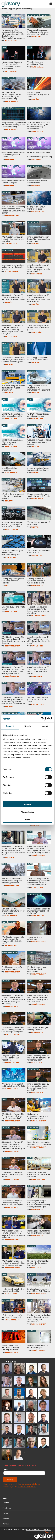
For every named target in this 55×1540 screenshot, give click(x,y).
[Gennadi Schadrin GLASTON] (43, 1405)
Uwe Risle (35, 362)
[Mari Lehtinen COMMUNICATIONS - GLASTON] (19, 1368)
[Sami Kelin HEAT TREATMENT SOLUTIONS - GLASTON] (7, 1454)
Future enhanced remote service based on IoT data (38, 495)
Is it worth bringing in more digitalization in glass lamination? (13, 387)
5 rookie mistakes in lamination (10, 469)
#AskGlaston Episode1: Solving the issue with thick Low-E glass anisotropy (13, 1263)
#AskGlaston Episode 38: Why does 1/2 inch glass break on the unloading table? (38, 670)
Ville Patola (36, 1062)
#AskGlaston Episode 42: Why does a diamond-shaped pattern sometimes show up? (13, 640)
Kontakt (6, 1524)
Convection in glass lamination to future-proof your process (13, 910)
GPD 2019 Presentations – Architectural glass (39, 415)
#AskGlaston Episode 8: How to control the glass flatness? (12, 1174)
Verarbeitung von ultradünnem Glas (35, 63)
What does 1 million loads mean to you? (38, 551)
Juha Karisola (37, 585)
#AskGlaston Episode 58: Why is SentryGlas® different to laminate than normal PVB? (38, 298)
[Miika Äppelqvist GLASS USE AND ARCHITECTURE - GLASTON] (31, 1368)
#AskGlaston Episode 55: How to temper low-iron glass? (38, 327)
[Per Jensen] (31, 1442)
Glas (4, 47)
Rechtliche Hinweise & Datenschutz (38, 1529)
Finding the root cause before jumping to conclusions (37, 969)
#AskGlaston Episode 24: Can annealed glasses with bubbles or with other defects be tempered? (38, 881)
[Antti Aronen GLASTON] (43, 1368)
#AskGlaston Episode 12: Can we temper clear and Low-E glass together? (13, 1116)
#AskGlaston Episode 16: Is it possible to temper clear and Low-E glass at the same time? (38, 998)
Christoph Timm (38, 1179)
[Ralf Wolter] (43, 1429)
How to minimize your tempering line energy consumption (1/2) (11, 1347)
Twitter (6, 1513)
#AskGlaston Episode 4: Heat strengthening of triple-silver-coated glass (13, 1202)
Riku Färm (35, 99)
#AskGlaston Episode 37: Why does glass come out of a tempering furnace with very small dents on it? (13, 700)
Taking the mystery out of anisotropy (38, 523)
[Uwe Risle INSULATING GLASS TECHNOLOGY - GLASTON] (19, 1381)
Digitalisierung (9, 78)
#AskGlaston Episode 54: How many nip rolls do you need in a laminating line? (13, 359)
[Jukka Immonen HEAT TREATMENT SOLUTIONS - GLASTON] (31, 1393)
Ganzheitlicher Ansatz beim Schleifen (37, 181)
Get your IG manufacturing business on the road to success (39, 441)
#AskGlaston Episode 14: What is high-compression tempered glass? (38, 1057)
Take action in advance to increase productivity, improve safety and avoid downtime (38, 609)
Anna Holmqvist (12, 1320)
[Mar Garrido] (43, 1381)
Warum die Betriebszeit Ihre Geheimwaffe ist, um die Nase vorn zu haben (38, 32)
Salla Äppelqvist (38, 616)
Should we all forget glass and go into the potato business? (38, 1263)
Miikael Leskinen (12, 1062)
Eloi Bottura (37, 887)
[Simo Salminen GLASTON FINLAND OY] (43, 1417)
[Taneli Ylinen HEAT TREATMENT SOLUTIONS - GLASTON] (7, 1381)
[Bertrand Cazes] (31, 1417)
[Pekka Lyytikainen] (31, 1405)
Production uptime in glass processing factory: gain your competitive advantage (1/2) (39, 1318)
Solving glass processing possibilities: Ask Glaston (38, 1290)
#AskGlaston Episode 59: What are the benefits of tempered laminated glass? (13, 297)
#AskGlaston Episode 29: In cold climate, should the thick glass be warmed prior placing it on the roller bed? (13, 850)
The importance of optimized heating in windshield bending (36, 580)
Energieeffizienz (9, 564)
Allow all (27, 804)
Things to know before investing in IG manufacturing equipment (38, 387)
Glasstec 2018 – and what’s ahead (13, 607)
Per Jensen (35, 185)
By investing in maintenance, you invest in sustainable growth (38, 1116)
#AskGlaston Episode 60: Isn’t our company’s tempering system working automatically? (39, 268)
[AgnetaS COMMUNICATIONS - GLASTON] (43, 1393)
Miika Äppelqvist (12, 215)
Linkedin (6, 1518)
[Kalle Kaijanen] (7, 1393)
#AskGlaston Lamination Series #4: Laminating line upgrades (13, 238)
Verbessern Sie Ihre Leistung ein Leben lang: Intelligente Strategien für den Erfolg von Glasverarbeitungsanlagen (13, 34)
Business (31, 78)
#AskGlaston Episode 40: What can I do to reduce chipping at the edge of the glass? (39, 640)
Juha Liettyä (10, 557)
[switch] (48, 777)
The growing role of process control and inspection (10, 1057)
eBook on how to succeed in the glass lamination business (13, 496)
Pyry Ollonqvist (12, 1034)
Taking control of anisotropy (34, 938)
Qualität (6, 453)
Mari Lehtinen (11, 418)
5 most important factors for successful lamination (38, 469)
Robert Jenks (10, 41)
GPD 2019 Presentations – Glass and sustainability (13, 415)
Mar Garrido (10, 159)
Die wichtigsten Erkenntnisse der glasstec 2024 (38, 94)
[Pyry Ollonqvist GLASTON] (43, 1442)
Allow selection (27, 812)
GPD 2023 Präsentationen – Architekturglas (13, 181)
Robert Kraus (37, 499)
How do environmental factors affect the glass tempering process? (12, 880)
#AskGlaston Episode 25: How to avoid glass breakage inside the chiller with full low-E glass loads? (39, 849)
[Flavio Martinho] (7, 1429)
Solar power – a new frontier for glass (36, 207)
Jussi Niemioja (11, 473)
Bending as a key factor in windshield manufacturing (38, 1231)
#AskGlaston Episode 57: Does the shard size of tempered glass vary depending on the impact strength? (13, 329)
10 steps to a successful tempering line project (12, 1316)
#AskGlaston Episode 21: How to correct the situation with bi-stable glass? (13, 940)
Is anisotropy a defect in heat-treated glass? (37, 1346)
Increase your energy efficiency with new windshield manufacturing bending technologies (38, 1203)
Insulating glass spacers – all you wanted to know (38, 358)
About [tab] (45, 726)
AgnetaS (8, 585)
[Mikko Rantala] (7, 1417)
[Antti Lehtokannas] (7, 1442)
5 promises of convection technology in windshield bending (13, 267)
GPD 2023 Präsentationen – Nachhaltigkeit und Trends (13, 154)
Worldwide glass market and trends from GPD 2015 (13, 1084)
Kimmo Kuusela (37, 915)
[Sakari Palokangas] (19, 1442)
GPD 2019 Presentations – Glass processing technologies (13, 442)
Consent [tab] (10, 726)
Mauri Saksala (37, 67)
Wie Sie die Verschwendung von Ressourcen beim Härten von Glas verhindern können (13, 209)
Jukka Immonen (11, 272)
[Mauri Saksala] (31, 1381)
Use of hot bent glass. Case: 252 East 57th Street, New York (39, 1174)
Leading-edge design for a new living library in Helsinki (13, 580)
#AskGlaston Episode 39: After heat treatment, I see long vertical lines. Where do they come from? (13, 670)
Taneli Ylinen (11, 243)
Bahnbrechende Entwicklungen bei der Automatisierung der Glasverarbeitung (11, 95)
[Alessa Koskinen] (31, 1429)
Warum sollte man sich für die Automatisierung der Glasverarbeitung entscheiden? (38, 125)
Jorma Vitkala (37, 704)
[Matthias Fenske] (19, 1417)
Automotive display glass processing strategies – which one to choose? (13, 524)
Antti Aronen (11, 71)
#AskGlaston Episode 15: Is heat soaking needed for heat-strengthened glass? (13, 1029)
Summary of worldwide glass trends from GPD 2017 (37, 699)
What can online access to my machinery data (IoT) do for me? (38, 910)
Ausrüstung (33, 15)
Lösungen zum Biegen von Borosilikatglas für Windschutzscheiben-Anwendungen (13, 65)
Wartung (6, 15)
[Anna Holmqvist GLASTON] (7, 1405)
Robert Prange (11, 529)
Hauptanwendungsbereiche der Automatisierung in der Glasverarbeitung (14, 124)
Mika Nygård (36, 274)
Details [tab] (27, 726)
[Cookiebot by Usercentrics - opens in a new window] (41, 719)
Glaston (6, 1503)
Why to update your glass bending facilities (38, 1028)
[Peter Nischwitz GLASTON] (19, 1429)
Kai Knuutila (36, 555)
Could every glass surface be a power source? (13, 968)
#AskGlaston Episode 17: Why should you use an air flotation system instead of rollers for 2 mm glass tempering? (13, 999)
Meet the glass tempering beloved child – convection (39, 1143)
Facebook (7, 1508)
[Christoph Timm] (19, 1454)
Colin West (36, 825)
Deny (27, 819)
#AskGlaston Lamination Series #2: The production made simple (38, 238)
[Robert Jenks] (19, 1405)
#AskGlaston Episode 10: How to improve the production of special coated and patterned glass (13, 1145)
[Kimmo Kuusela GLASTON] (19, 1393)
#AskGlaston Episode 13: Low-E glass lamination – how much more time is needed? (38, 1086)
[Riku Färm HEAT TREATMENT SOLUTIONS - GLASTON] (7, 1368)
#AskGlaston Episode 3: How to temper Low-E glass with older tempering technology (13, 1233)
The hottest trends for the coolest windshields (13, 1290)
